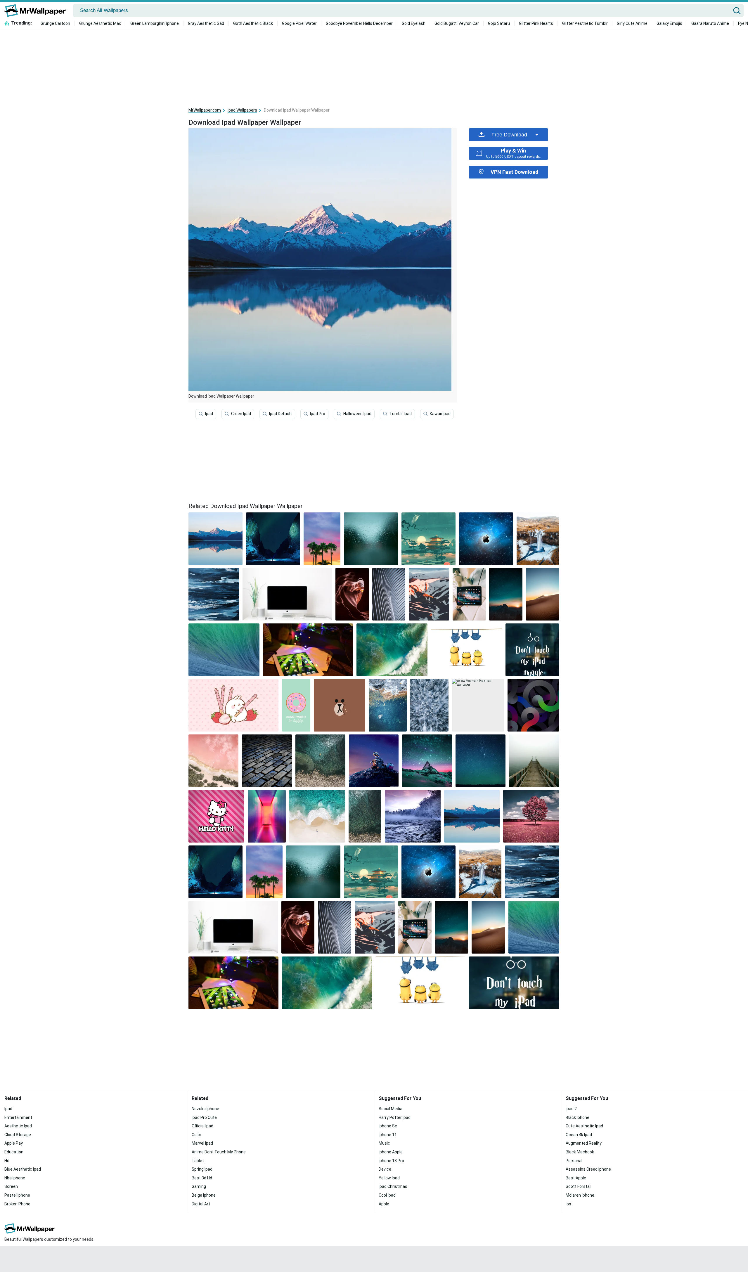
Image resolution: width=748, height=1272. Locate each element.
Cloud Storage (17, 1134)
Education (13, 1152)
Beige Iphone (204, 1195)
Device (385, 1169)
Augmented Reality (584, 1143)
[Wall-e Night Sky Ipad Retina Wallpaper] (374, 760)
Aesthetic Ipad (18, 1126)
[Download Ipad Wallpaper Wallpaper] (273, 538)
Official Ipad (202, 1126)
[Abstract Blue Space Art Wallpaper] (213, 594)
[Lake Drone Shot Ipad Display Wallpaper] (320, 760)
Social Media (390, 1108)
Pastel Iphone (17, 1195)
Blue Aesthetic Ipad (22, 1169)
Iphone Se (388, 1126)
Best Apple (576, 1178)
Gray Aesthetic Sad (206, 23)
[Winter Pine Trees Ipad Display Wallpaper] (429, 705)
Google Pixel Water (299, 23)
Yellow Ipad (389, 1178)
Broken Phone (17, 1204)
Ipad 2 (571, 1108)
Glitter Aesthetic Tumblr (585, 23)
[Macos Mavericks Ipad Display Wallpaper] (223, 649)
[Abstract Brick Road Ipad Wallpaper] (267, 760)
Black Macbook (580, 1152)
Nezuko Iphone (205, 1108)
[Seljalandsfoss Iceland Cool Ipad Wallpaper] (538, 538)
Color (196, 1134)
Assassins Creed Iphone (588, 1169)
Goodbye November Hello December (359, 23)
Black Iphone (577, 1117)
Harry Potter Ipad (395, 1117)
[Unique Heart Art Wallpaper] (351, 594)
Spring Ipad (202, 1169)
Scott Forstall (578, 1186)
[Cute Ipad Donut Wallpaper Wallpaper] (296, 705)
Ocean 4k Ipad (579, 1134)
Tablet (198, 1160)
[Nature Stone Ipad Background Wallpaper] (388, 705)
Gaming (199, 1186)
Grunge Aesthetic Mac (100, 23)
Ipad (209, 413)
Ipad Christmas (393, 1186)
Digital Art (201, 1204)
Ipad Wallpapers (242, 110)
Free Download (509, 135)
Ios (568, 1204)
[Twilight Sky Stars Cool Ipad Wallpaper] (505, 594)
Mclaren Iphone (580, 1195)
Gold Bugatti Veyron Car (456, 23)
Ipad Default (280, 413)
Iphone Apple (391, 1152)
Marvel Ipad (202, 1143)
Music (384, 1143)
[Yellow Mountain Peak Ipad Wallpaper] (478, 705)
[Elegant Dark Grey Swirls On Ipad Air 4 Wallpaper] (533, 705)
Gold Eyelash (413, 23)
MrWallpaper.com (204, 110)
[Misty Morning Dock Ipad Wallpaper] (534, 760)
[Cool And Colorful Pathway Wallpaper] (267, 816)
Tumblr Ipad (400, 413)
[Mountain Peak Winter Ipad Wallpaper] (427, 760)
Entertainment (18, 1117)
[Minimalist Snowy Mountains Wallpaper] (429, 594)
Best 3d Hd (202, 1178)
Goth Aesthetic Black (253, 23)
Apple (384, 1204)
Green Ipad (241, 413)
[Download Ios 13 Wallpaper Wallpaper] (469, 594)
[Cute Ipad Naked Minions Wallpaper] (466, 649)
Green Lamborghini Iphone (154, 23)
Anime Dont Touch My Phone (219, 1152)
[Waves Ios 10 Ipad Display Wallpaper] (391, 649)
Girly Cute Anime (632, 23)
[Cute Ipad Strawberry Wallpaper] (233, 705)
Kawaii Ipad (440, 413)
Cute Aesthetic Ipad (584, 1126)
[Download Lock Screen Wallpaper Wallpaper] (388, 594)
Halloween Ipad (357, 413)
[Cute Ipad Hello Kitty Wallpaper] (216, 816)
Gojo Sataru (499, 23)
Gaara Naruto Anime (710, 23)
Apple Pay (13, 1143)
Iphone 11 (388, 1134)
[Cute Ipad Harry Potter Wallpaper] (532, 649)
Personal (574, 1160)
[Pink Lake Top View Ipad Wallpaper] (213, 760)
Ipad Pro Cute (204, 1117)
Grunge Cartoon (55, 23)
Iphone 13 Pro (391, 1160)
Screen (11, 1186)
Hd (6, 1160)
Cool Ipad (387, 1195)
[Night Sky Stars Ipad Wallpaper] (480, 760)
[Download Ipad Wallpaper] (215, 538)
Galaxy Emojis (669, 23)
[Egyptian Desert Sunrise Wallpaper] (542, 594)
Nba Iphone (14, 1178)
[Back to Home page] (37, 10)
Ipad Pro (317, 413)
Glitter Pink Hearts (536, 23)
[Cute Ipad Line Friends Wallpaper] (339, 705)
